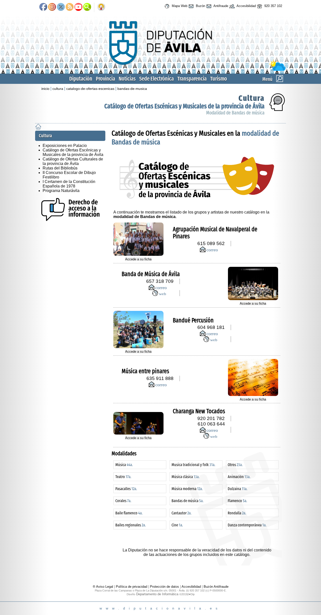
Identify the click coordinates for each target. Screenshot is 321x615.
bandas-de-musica (132, 89)
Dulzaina (237, 488)
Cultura (251, 98)
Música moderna (187, 488)
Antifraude (220, 6)
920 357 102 (272, 6)
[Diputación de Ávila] (160, 70)
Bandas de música (187, 500)
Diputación (80, 78)
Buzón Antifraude (216, 586)
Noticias (127, 78)
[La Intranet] (101, 7)
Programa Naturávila (61, 190)
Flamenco (237, 500)
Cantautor (181, 513)
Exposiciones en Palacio (65, 145)
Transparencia (192, 78)
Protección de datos (164, 586)
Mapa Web (179, 6)
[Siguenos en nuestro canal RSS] (69, 7)
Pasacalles (126, 488)
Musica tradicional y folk (193, 464)
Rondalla (237, 513)
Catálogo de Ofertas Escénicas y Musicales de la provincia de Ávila (184, 106)
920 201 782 (211, 418)
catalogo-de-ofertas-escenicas (90, 89)
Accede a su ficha (138, 259)
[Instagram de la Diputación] (52, 7)
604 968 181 (211, 327)
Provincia (105, 78)
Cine (177, 525)
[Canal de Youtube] (78, 7)
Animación (239, 476)
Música (124, 464)
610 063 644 (211, 424)
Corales (123, 500)
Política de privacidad (131, 586)
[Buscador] (87, 7)
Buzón (200, 6)
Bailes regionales (130, 525)
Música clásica (185, 476)
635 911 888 (160, 378)
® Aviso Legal (103, 586)
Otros (235, 464)
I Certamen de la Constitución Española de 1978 (69, 183)
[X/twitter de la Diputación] (60, 7)
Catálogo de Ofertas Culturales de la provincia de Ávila (73, 161)
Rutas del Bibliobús (60, 168)
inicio (45, 89)
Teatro (123, 476)
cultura (57, 89)
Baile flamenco (128, 513)
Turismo (218, 78)
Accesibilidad (246, 6)
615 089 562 (211, 243)
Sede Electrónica (156, 78)
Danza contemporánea (247, 525)
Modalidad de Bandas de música (235, 113)
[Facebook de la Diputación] (43, 7)
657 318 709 (160, 281)
